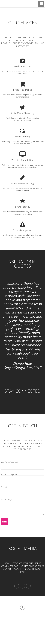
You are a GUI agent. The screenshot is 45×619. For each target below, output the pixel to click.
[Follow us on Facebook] (16, 586)
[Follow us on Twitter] (22, 586)
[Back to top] (22, 607)
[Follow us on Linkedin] (28, 586)
